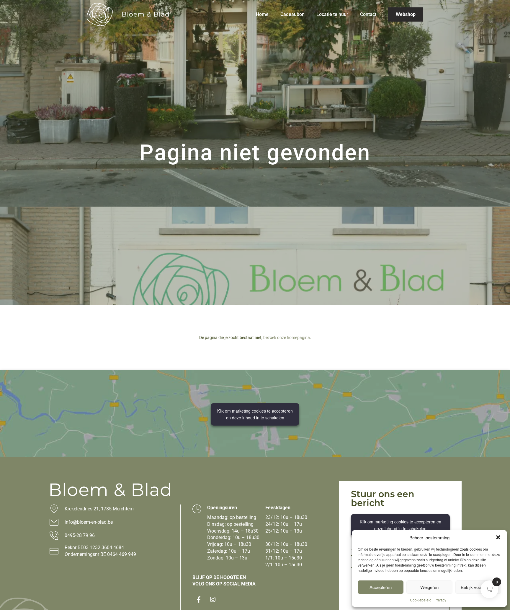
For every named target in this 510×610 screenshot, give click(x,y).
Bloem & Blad (146, 14)
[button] (498, 537)
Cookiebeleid (420, 599)
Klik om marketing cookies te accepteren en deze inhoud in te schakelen (255, 414)
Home (262, 14)
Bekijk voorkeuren (478, 587)
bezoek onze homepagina (286, 337)
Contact (368, 14)
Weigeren (429, 587)
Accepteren (381, 587)
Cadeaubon (292, 14)
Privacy (440, 599)
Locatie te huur (332, 14)
